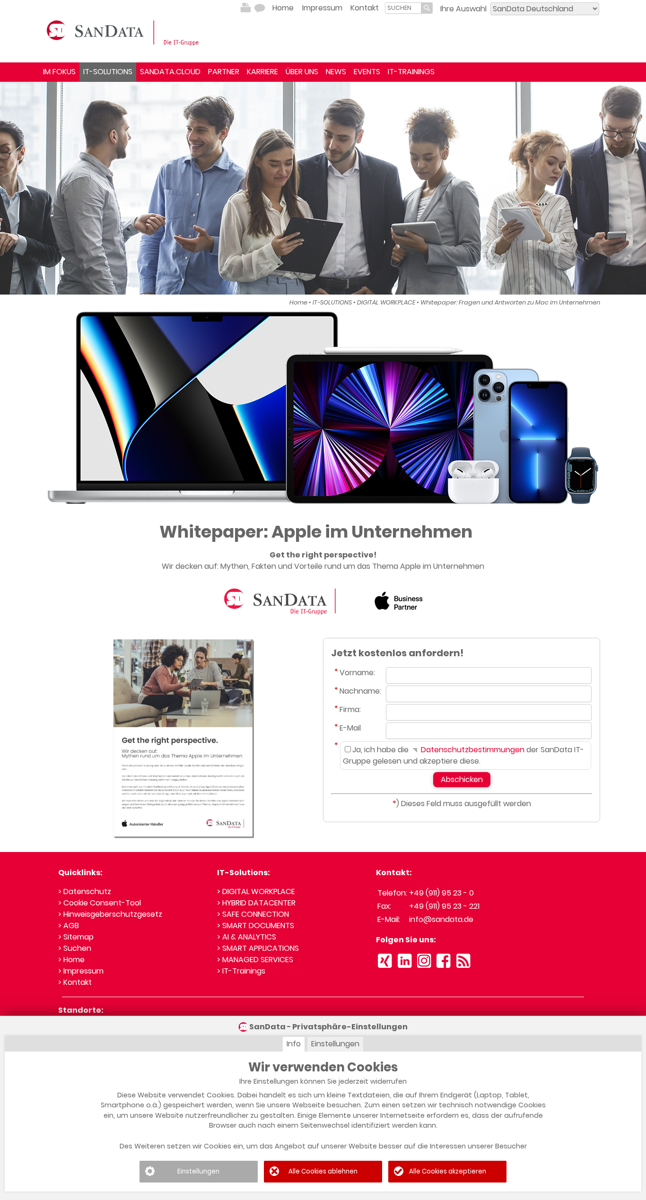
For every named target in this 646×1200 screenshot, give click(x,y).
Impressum (322, 7)
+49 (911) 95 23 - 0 (441, 892)
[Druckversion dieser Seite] (245, 8)
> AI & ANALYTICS (246, 936)
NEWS (336, 71)
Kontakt (364, 7)
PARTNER (223, 71)
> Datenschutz (84, 891)
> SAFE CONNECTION (253, 914)
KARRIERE (262, 71)
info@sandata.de (441, 919)
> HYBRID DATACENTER (256, 902)
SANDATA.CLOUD (170, 71)
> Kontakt (75, 982)
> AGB (68, 925)
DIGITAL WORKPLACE (386, 302)
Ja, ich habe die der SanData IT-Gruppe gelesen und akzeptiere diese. (463, 755)
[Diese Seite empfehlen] (260, 8)
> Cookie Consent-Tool (99, 902)
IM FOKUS (59, 71)
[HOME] (124, 32)
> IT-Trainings (241, 970)
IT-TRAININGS (411, 71)
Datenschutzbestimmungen (471, 749)
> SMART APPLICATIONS (258, 948)
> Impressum (81, 970)
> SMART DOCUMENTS (255, 925)
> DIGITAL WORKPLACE (256, 891)
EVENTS (367, 71)
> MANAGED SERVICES (255, 959)
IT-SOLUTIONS (107, 71)
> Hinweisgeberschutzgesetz (110, 914)
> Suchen (74, 948)
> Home (71, 959)
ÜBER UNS (302, 71)
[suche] (403, 8)
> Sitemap (76, 936)
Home (283, 7)
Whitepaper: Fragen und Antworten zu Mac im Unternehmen (510, 302)
